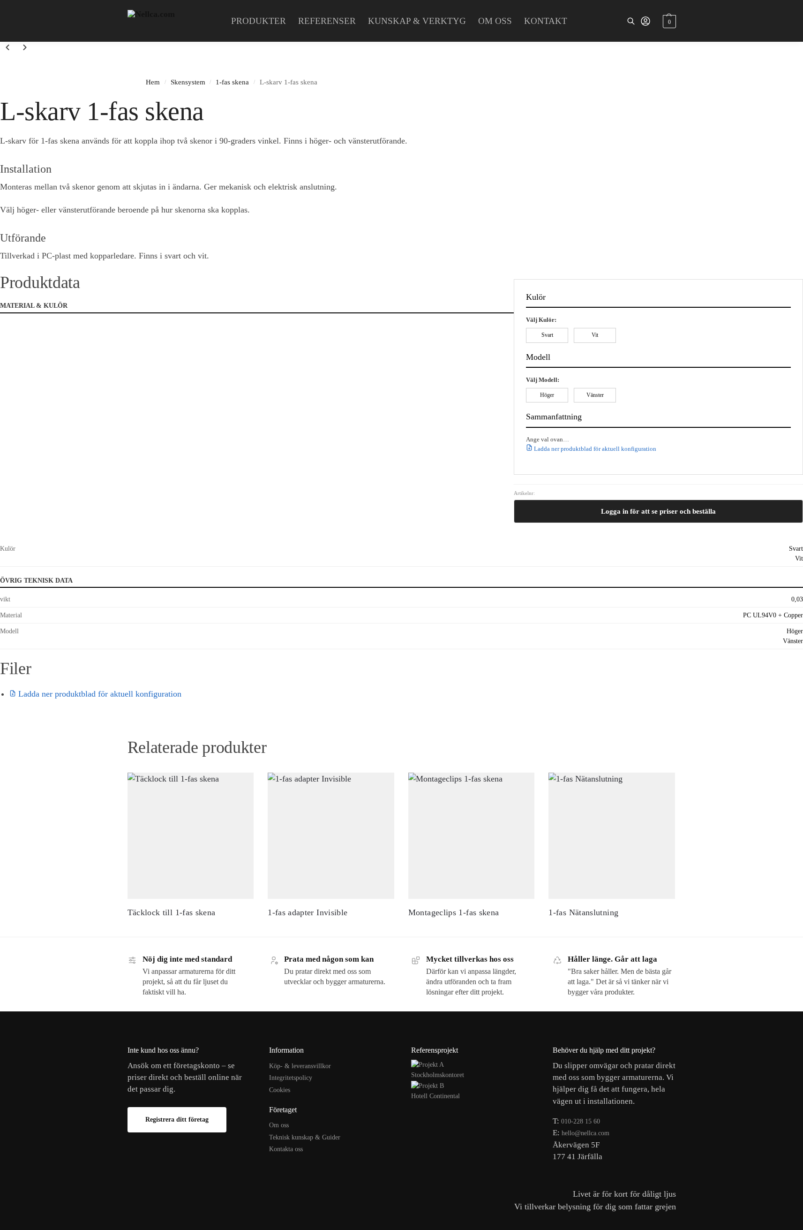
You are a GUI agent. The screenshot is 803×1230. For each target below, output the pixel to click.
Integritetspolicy (290, 1077)
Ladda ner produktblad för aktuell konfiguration (594, 448)
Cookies (279, 1089)
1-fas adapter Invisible (307, 912)
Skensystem (188, 82)
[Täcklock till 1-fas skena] (191, 836)
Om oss (279, 1125)
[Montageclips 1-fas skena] (471, 836)
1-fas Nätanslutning (583, 912)
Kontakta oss (286, 1149)
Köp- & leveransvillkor (300, 1066)
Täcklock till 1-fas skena (172, 912)
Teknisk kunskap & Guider (304, 1137)
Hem (153, 82)
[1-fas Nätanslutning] (611, 836)
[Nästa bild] (24, 48)
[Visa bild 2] (11, 64)
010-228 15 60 (580, 1121)
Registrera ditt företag (177, 1119)
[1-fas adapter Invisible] (331, 836)
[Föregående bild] (7, 48)
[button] (668, 21)
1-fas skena (232, 82)
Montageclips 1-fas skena (453, 912)
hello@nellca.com (585, 1133)
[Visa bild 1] (3, 64)
